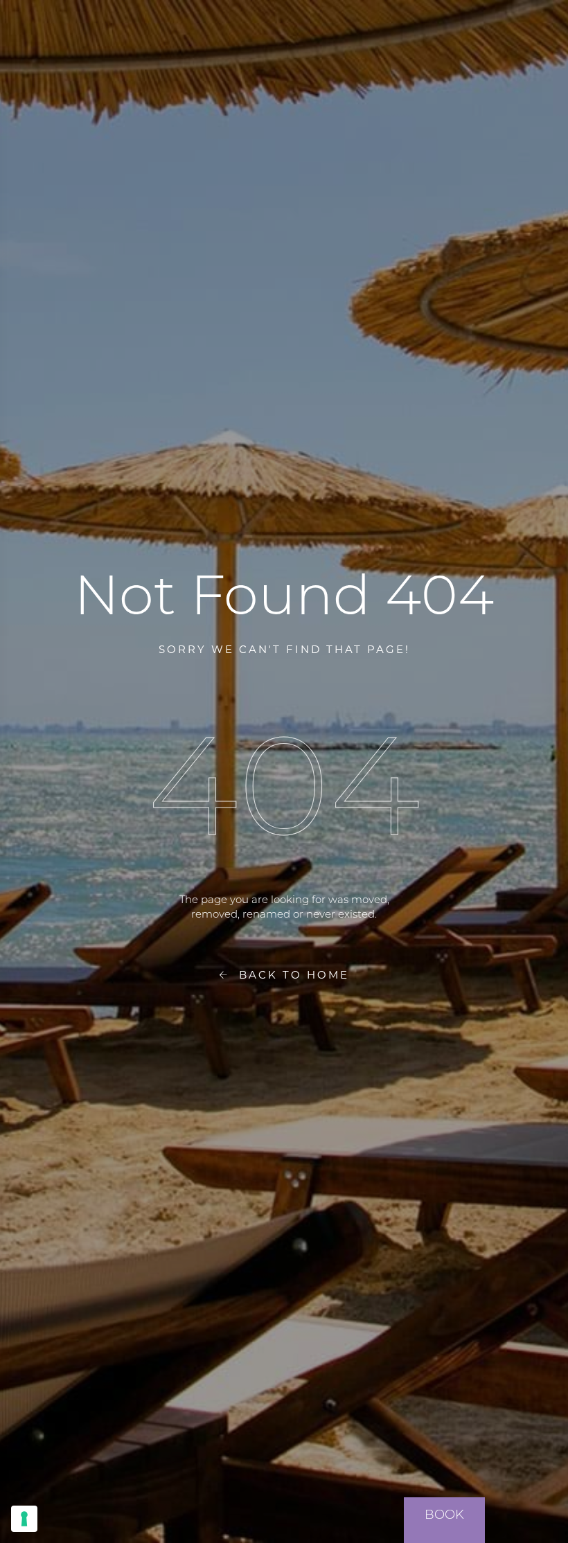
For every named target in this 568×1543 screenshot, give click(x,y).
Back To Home (289, 974)
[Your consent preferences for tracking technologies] (24, 1519)
